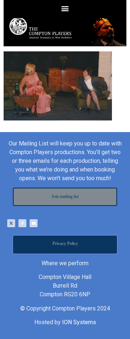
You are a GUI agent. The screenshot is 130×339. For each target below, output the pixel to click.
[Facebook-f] (22, 223)
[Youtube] (34, 223)
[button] (65, 8)
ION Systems (79, 322)
